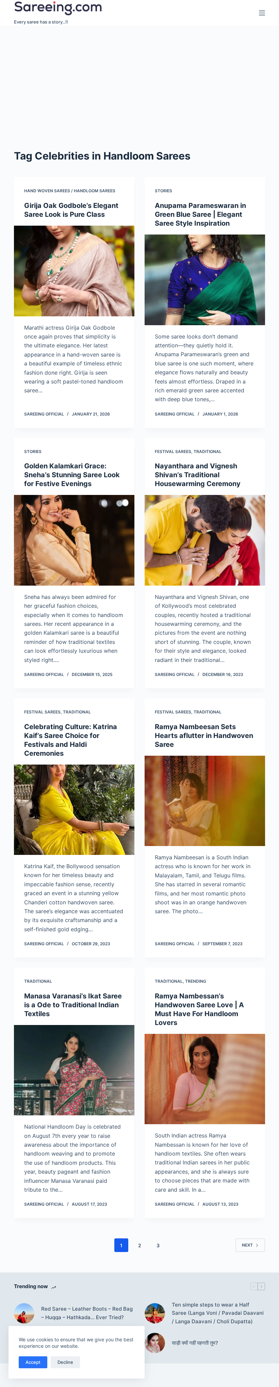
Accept (33, 1362)
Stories (163, 190)
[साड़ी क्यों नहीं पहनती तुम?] (155, 1343)
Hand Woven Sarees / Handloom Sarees (69, 190)
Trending (195, 981)
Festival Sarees (173, 451)
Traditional (207, 451)
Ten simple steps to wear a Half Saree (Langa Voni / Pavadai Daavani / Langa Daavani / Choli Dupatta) (218, 1313)
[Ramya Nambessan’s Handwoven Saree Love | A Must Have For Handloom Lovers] (205, 1079)
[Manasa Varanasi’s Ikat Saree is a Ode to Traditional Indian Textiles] (74, 1070)
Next (247, 1245)
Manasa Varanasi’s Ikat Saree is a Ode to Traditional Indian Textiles (73, 1005)
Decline (65, 1362)
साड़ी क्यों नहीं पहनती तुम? (195, 1343)
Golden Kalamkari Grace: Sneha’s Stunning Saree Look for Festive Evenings (72, 475)
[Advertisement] (139, 76)
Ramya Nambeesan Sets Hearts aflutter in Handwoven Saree (204, 736)
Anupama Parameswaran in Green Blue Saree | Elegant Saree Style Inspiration (200, 214)
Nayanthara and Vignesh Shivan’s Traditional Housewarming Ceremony (198, 475)
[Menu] (262, 13)
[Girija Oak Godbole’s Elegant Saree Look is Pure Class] (74, 271)
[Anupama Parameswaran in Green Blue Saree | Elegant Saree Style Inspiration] (205, 280)
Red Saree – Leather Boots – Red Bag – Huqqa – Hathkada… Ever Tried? (87, 1313)
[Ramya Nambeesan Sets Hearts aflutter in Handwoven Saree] (205, 801)
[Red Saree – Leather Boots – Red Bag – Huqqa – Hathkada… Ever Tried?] (24, 1313)
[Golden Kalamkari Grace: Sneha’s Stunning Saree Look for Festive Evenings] (74, 540)
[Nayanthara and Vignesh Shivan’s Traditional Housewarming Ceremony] (205, 540)
